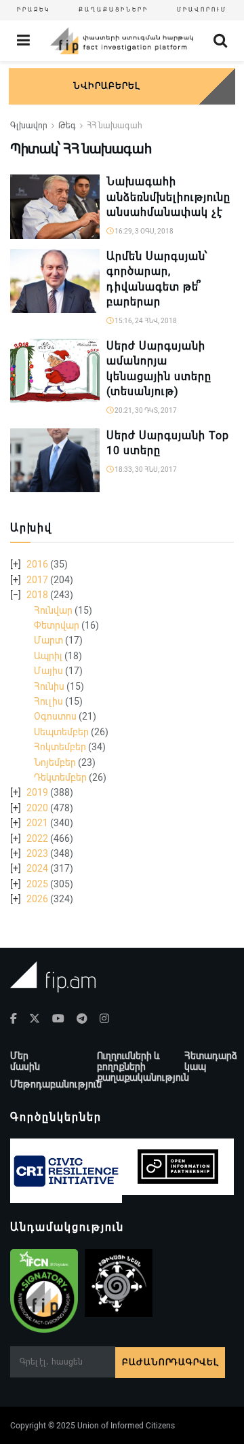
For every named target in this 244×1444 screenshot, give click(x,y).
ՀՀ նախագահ (114, 125)
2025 (37, 883)
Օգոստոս (55, 716)
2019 (37, 792)
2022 (37, 838)
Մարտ (48, 640)
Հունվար (53, 610)
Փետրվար (56, 625)
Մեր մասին (25, 1061)
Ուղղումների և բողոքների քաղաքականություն (143, 1066)
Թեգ (67, 125)
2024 (37, 868)
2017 (37, 579)
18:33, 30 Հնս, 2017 (145, 469)
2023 (37, 853)
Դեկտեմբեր (60, 777)
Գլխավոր (28, 125)
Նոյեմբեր (55, 762)
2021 (37, 822)
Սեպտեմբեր (61, 731)
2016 (37, 564)
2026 (37, 898)
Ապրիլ (48, 655)
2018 (37, 594)
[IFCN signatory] (44, 1291)
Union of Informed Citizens (126, 1425)
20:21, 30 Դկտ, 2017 (145, 410)
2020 (37, 807)
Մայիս (48, 670)
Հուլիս (48, 701)
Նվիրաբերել (106, 86)
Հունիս (49, 686)
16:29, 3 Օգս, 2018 (143, 231)
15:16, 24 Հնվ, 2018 (145, 321)
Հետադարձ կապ (210, 1061)
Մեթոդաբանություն (56, 1084)
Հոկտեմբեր (60, 746)
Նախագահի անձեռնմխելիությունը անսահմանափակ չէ (168, 197)
